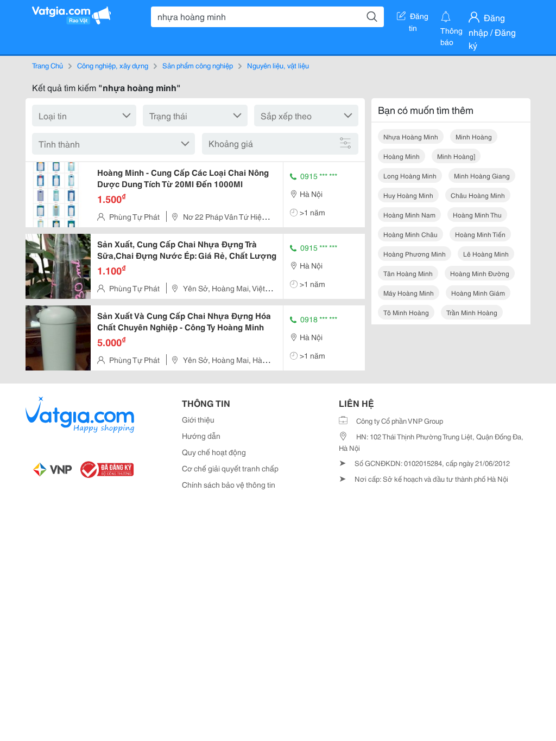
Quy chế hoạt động (214, 451)
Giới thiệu (198, 419)
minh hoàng (474, 136)
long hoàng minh (410, 175)
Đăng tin (419, 17)
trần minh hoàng (471, 312)
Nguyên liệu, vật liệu (278, 65)
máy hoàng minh (408, 292)
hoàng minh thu (477, 214)
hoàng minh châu (410, 234)
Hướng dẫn (201, 435)
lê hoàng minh (486, 253)
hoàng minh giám (478, 292)
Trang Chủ (47, 65)
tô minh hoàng (406, 312)
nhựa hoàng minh (410, 136)
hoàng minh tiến (480, 234)
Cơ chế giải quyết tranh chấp (230, 468)
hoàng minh (401, 156)
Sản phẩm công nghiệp (197, 65)
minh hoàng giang (482, 175)
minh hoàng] (456, 156)
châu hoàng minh (478, 195)
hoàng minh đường (479, 273)
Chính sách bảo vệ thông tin (228, 484)
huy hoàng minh (408, 195)
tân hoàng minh (408, 273)
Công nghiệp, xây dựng (112, 65)
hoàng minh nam (409, 214)
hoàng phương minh (414, 253)
